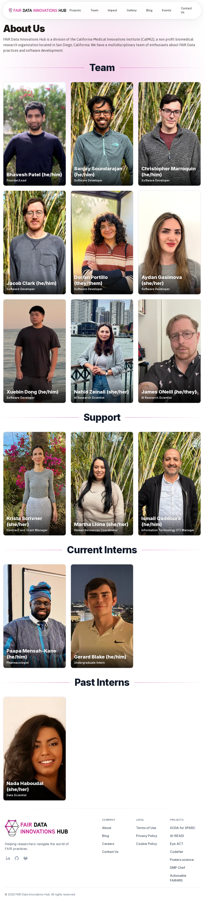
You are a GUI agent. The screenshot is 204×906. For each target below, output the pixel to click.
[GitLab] (25, 858)
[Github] (17, 858)
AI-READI (177, 836)
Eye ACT (176, 844)
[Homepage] (38, 10)
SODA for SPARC (182, 828)
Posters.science (182, 860)
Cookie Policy (146, 844)
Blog (105, 836)
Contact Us (110, 852)
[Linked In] (8, 858)
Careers (108, 844)
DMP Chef (177, 868)
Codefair (176, 852)
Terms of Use (146, 828)
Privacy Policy (146, 836)
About (106, 828)
